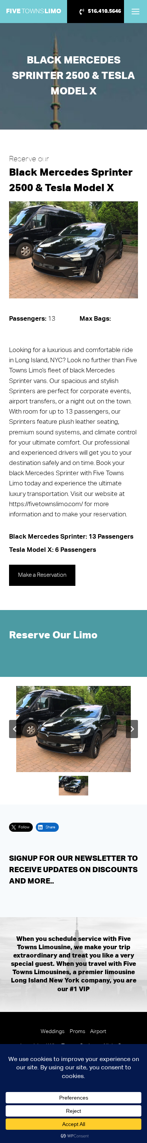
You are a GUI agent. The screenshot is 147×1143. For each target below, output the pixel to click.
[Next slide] (132, 729)
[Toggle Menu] (135, 11)
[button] (73, 785)
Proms (77, 1031)
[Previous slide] (15, 729)
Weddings (52, 1031)
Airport (98, 1031)
